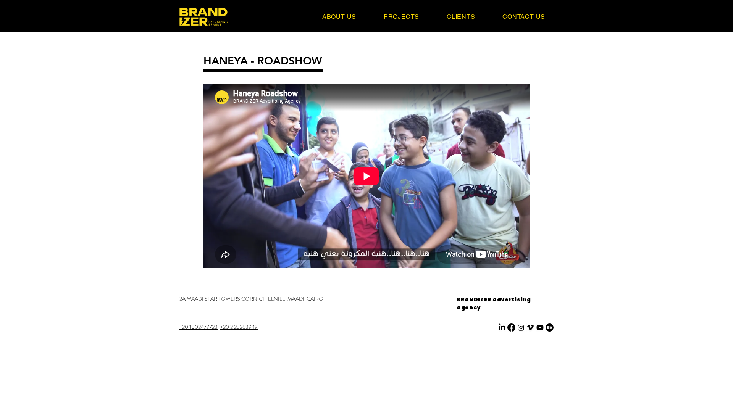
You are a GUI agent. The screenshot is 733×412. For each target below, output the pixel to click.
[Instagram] (521, 327)
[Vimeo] (530, 327)
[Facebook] (511, 327)
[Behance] (550, 327)
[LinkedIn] (502, 327)
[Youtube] (540, 327)
